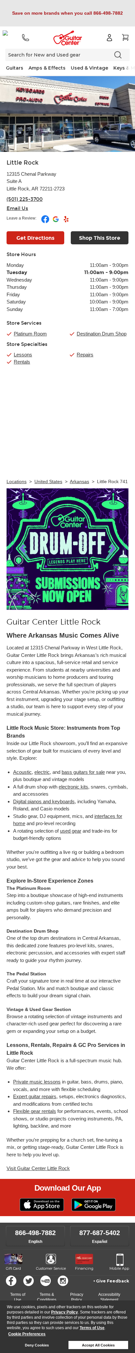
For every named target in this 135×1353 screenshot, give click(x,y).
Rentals (22, 362)
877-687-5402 (99, 1232)
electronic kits (73, 787)
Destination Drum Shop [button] (101, 333)
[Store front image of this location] (67, 114)
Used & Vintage (89, 68)
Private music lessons (37, 1081)
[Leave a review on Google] (56, 222)
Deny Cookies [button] (37, 1345)
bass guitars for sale (83, 772)
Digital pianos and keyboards (44, 801)
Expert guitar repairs (34, 1096)
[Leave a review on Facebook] (45, 222)
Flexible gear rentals (34, 1111)
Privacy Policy (64, 1312)
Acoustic (22, 772)
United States (48, 481)
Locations (17, 481)
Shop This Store (99, 238)
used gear (70, 831)
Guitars (14, 68)
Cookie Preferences (27, 1334)
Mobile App (119, 1268)
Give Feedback (112, 1281)
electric (42, 772)
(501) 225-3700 (25, 199)
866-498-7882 (35, 1232)
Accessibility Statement (109, 1297)
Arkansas (79, 481)
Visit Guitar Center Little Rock (38, 1168)
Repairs (85, 354)
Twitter (28, 1281)
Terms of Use (92, 1328)
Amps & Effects (47, 68)
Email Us (17, 208)
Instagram (63, 1281)
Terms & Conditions (46, 1297)
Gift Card (13, 1268)
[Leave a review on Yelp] (66, 222)
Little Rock (22, 162)
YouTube (45, 1281)
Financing (84, 1268)
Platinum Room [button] (30, 333)
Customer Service (51, 1268)
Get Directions (35, 238)
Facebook (11, 1281)
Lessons (23, 354)
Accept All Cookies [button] (98, 1345)
